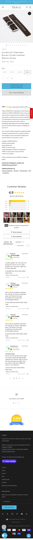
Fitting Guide (23, 170)
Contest (4, 482)
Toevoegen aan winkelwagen (16, 86)
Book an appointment (8, 451)
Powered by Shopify (24, 526)
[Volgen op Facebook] (3, 514)
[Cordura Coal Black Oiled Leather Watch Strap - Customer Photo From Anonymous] (6, 214)
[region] (16, 396)
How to (4, 473)
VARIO (4, 49)
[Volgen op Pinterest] (17, 514)
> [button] (22, 378)
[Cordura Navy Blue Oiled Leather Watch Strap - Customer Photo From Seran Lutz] (20, 220)
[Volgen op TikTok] (26, 514)
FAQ (29, 170)
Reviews (16, 170)
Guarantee (6, 173)
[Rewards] (4, 535)
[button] (28, 277)
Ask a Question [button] (17, 236)
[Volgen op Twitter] (7, 514)
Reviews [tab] (6, 242)
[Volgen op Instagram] (12, 514)
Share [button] (9, 277)
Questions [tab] (18, 242)
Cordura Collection (7, 170)
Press (3, 470)
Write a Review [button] (17, 232)
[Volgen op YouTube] (22, 514)
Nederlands (15, 522)
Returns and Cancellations (9, 485)
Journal (4, 467)
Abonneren (9, 507)
